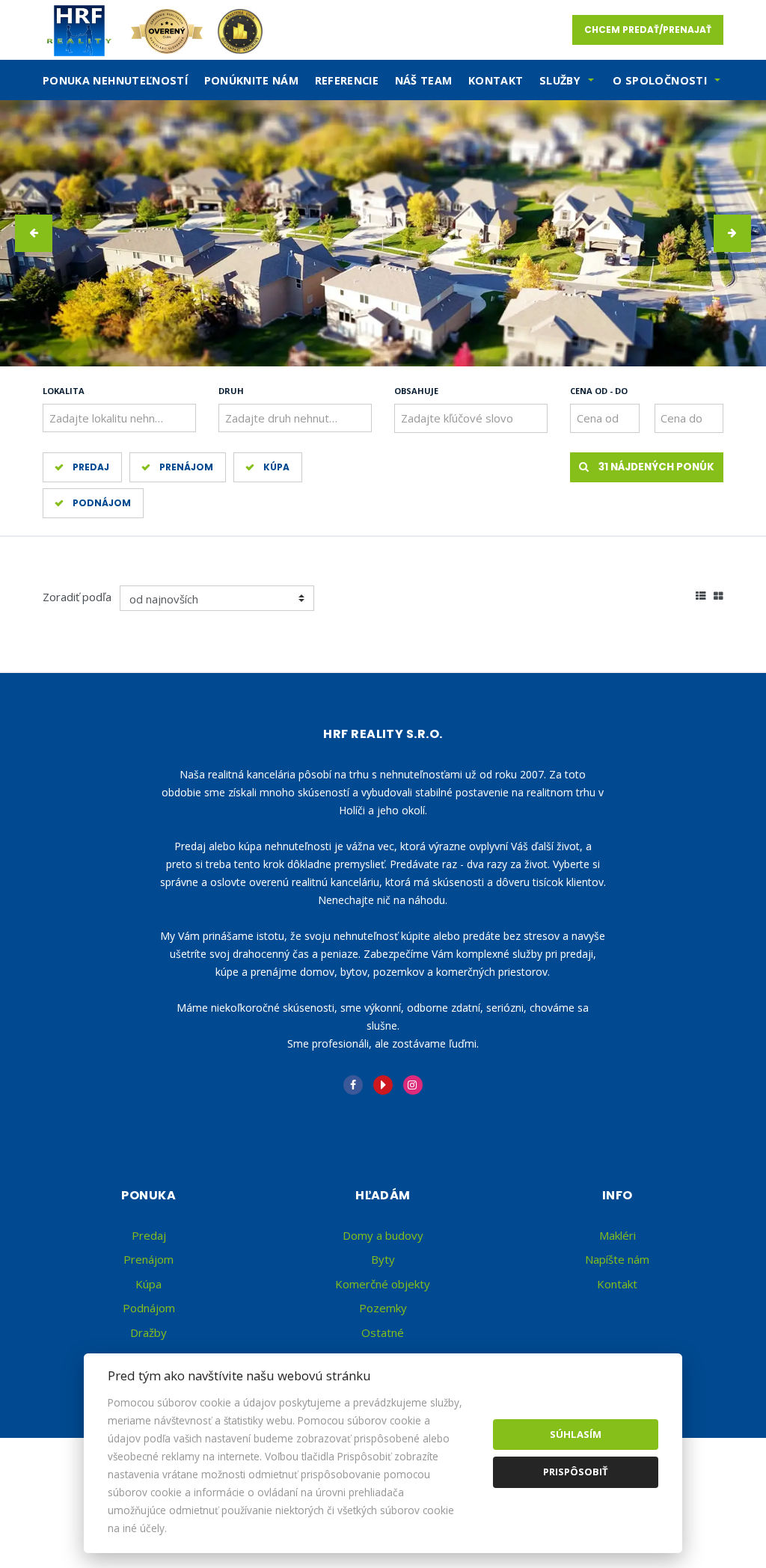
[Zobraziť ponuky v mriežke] (718, 594)
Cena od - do (599, 390)
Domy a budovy (383, 1235)
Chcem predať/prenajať (647, 29)
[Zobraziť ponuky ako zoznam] (701, 594)
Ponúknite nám (251, 80)
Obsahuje (416, 390)
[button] (33, 233)
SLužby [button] (559, 80)
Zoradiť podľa (77, 596)
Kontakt (496, 80)
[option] (383, 233)
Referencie (347, 80)
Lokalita (64, 390)
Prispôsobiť (575, 1471)
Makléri (617, 1235)
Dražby (148, 1332)
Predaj (91, 467)
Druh (231, 390)
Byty (383, 1259)
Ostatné (382, 1332)
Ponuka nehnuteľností (115, 80)
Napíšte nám (617, 1259)
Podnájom (102, 502)
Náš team (424, 80)
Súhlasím (575, 1434)
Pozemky (383, 1307)
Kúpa (276, 467)
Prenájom (186, 467)
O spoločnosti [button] (660, 80)
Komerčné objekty (382, 1283)
